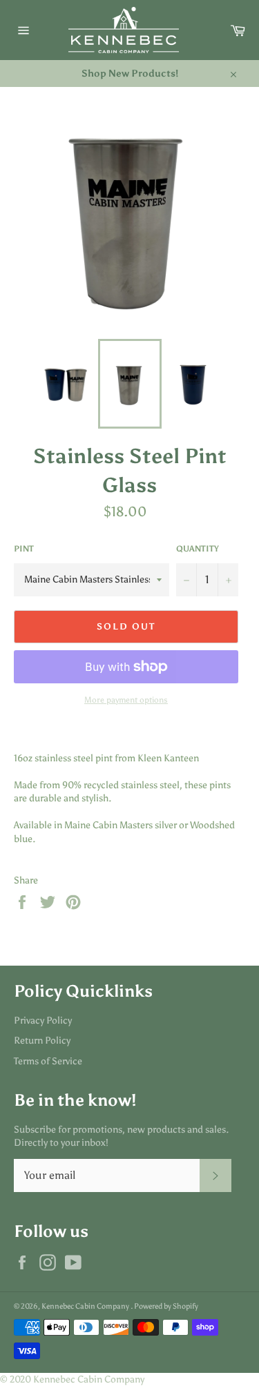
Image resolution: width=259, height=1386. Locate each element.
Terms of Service (48, 1061)
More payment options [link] (126, 700)
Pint (24, 549)
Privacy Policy (43, 1020)
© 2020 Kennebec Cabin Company (72, 1379)
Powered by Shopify (166, 1306)
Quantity (197, 549)
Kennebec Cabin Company (86, 1306)
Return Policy (42, 1040)
